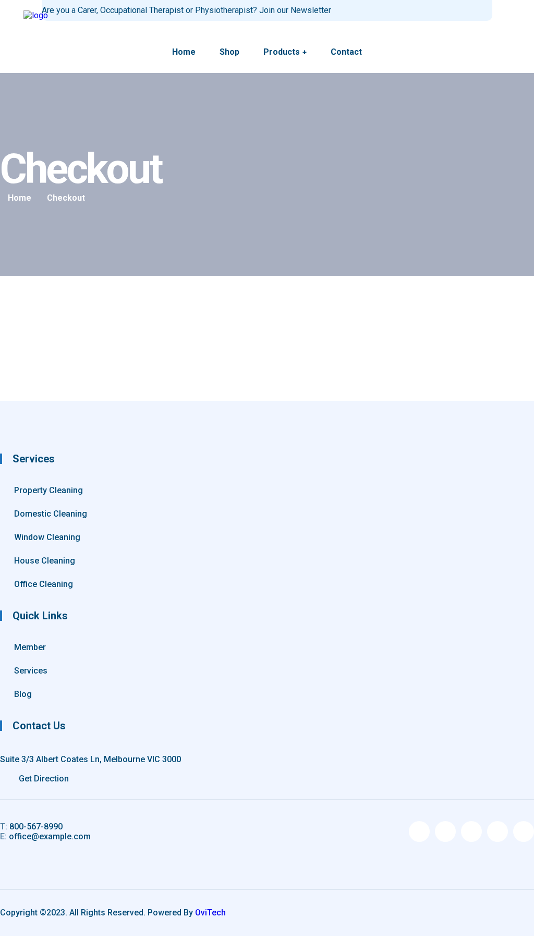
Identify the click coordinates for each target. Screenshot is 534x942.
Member (30, 647)
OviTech (210, 912)
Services (30, 671)
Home (184, 52)
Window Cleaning (47, 537)
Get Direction (43, 779)
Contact (346, 52)
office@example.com (45, 836)
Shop (229, 52)
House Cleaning (44, 561)
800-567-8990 (31, 826)
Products (281, 52)
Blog (23, 694)
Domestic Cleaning (50, 514)
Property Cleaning (48, 490)
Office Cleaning (43, 584)
